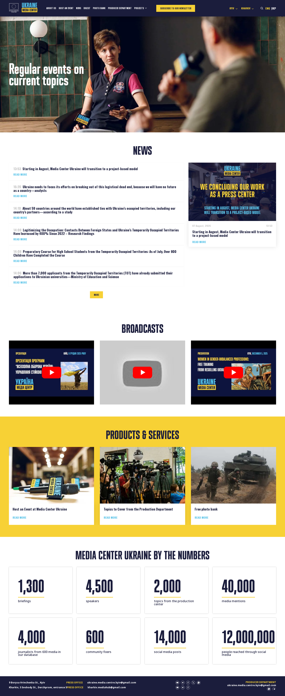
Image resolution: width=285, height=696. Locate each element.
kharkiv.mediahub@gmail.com (107, 687)
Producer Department (120, 8)
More (96, 294)
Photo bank (99, 8)
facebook (188, 683)
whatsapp (199, 683)
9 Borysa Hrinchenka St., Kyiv (27, 682)
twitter (193, 683)
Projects (139, 8)
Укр (273, 8)
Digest (87, 8)
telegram (183, 683)
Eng (267, 8)
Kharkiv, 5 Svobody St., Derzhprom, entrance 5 (38, 687)
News (78, 8)
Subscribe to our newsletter (175, 8)
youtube (177, 683)
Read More (20, 174)
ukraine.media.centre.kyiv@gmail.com (111, 682)
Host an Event (66, 8)
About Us (51, 8)
